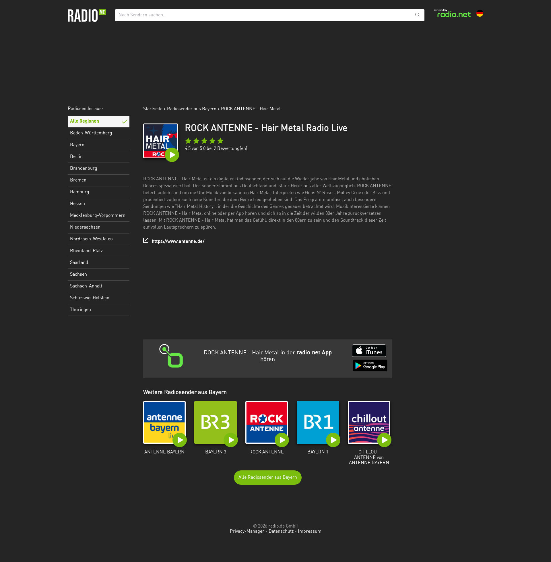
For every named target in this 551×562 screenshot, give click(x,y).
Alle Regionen (84, 121)
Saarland (79, 262)
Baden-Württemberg (91, 133)
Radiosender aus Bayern (191, 109)
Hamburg (79, 192)
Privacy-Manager (247, 531)
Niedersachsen (85, 227)
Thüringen (80, 310)
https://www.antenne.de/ (178, 242)
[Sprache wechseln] (479, 13)
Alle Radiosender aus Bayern (267, 477)
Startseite (152, 109)
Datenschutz (281, 531)
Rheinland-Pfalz (86, 251)
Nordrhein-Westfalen (91, 239)
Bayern (77, 145)
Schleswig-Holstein (89, 298)
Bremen (78, 180)
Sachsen (78, 274)
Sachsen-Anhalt (86, 286)
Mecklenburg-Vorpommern (97, 215)
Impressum (309, 531)
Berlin (76, 156)
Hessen (77, 204)
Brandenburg (83, 168)
